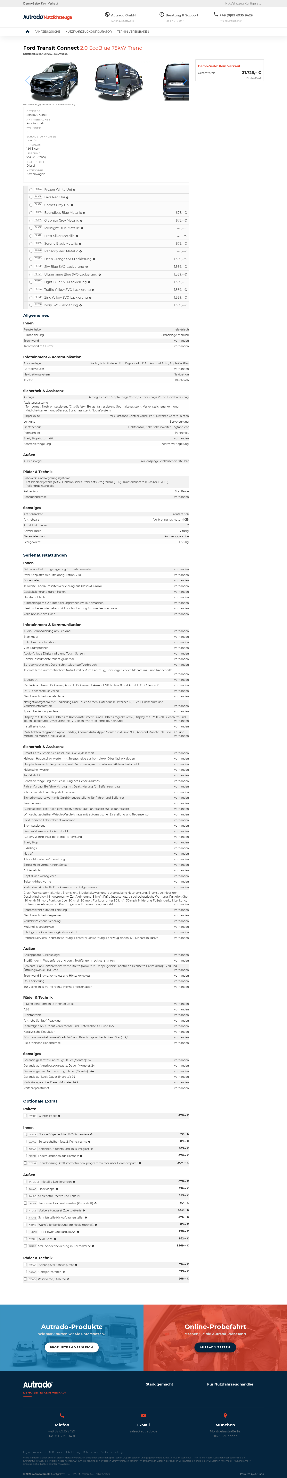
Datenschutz (90, 1452)
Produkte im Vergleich (71, 1347)
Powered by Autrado (252, 1474)
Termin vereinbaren (133, 31)
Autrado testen (215, 1347)
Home (30, 31)
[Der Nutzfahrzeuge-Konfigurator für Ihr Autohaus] (47, 17)
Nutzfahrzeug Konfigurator (244, 3)
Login (26, 1452)
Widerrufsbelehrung (68, 1452)
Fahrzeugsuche (47, 31)
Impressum (39, 1452)
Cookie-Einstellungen (113, 1452)
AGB (51, 1452)
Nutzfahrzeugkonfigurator (88, 31)
